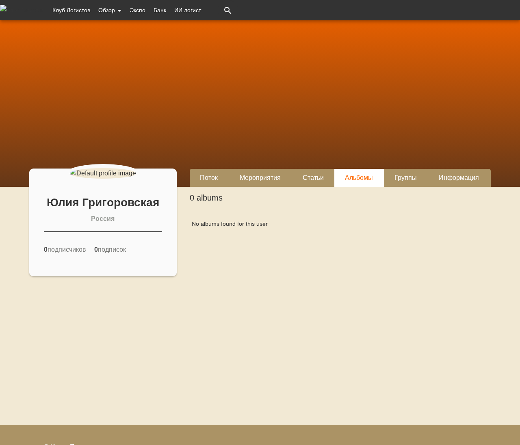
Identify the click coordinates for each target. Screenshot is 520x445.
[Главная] (22, 10)
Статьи (313, 177)
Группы (405, 177)
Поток (209, 177)
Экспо (137, 10)
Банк (160, 10)
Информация (459, 177)
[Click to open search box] (228, 10)
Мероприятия (260, 177)
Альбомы (359, 177)
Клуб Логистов (71, 10)
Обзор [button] (107, 10)
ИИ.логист (187, 10)
